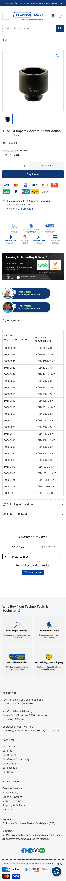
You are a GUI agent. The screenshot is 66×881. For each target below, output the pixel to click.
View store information (20, 208)
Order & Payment (12, 796)
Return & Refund (11, 801)
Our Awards (9, 746)
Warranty (7, 809)
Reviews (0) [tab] (17, 546)
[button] (9, 150)
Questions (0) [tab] (48, 546)
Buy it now (33, 174)
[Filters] (5, 556)
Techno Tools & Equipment (26, 863)
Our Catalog (9, 763)
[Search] (59, 28)
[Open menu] (5, 16)
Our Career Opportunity (15, 759)
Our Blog (7, 750)
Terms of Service (12, 788)
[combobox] (33, 28)
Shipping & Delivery (13, 805)
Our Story (7, 772)
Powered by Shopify (52, 863)
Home (5, 40)
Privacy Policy (10, 792)
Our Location (9, 767)
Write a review (33, 572)
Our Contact (9, 755)
